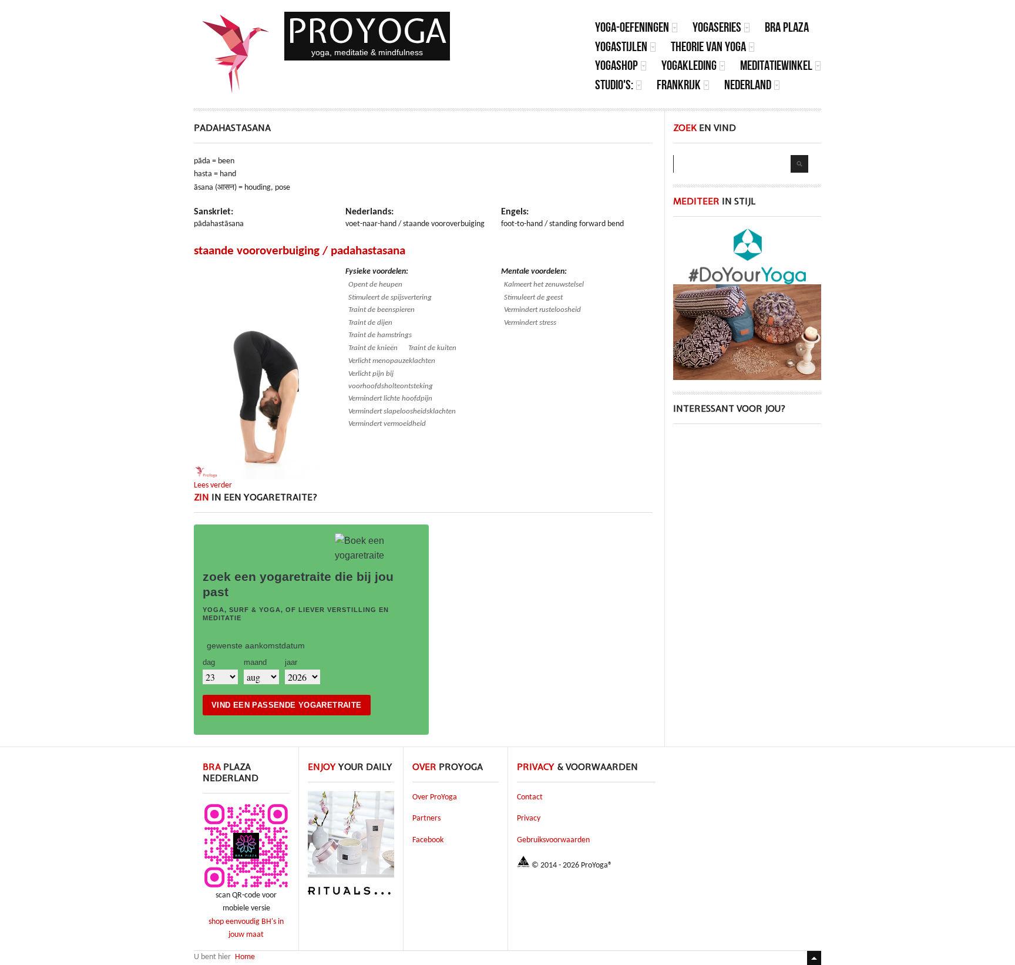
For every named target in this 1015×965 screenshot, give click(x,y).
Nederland (747, 85)
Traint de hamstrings (380, 335)
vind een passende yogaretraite (286, 705)
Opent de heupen (375, 284)
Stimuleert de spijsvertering (390, 297)
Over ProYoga (434, 797)
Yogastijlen (621, 46)
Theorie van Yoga (708, 46)
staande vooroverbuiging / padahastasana (299, 251)
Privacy (528, 818)
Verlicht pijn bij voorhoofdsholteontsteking (390, 380)
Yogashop (616, 65)
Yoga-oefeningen (632, 27)
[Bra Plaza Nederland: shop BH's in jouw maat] (246, 887)
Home (245, 957)
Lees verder (213, 485)
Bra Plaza (787, 27)
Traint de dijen (370, 323)
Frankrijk (679, 85)
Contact (530, 797)
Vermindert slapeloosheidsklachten (402, 411)
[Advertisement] (747, 509)
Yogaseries (717, 27)
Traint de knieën (373, 348)
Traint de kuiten (432, 348)
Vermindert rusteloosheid (542, 310)
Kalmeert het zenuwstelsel (544, 284)
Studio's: (614, 85)
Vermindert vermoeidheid (387, 424)
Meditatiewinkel (776, 65)
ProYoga (367, 31)
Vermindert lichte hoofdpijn (390, 398)
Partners (426, 818)
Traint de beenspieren (381, 310)
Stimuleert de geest (533, 297)
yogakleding (689, 65)
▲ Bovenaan (814, 958)
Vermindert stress (530, 323)
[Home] (236, 54)
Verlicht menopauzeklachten (391, 361)
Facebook (427, 840)
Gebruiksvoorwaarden (553, 840)
